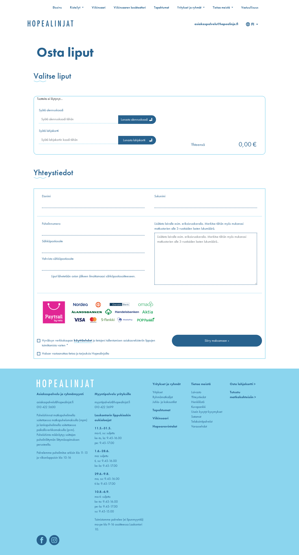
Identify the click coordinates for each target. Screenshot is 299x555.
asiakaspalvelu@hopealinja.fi (216, 24)
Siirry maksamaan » (217, 340)
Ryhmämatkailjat (163, 397)
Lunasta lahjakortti (134, 140)
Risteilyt (75, 7)
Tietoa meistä (222, 7)
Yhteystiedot (198, 397)
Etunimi (46, 196)
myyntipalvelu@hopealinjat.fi (112, 402)
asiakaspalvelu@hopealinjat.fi (55, 402)
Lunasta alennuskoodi (134, 119)
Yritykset (158, 392)
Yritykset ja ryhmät (189, 7)
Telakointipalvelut (201, 421)
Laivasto (196, 392)
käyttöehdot (83, 340)
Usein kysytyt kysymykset (206, 412)
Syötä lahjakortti (49, 131)
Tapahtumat (161, 7)
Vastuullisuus (249, 7)
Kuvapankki (198, 407)
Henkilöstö (197, 402)
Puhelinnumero (51, 223)
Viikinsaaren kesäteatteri (130, 7)
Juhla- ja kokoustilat (165, 402)
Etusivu (57, 7)
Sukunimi (159, 196)
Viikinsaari (99, 7)
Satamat (196, 416)
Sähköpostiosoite (52, 241)
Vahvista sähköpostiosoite (58, 259)
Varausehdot (199, 426)
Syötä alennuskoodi (51, 110)
